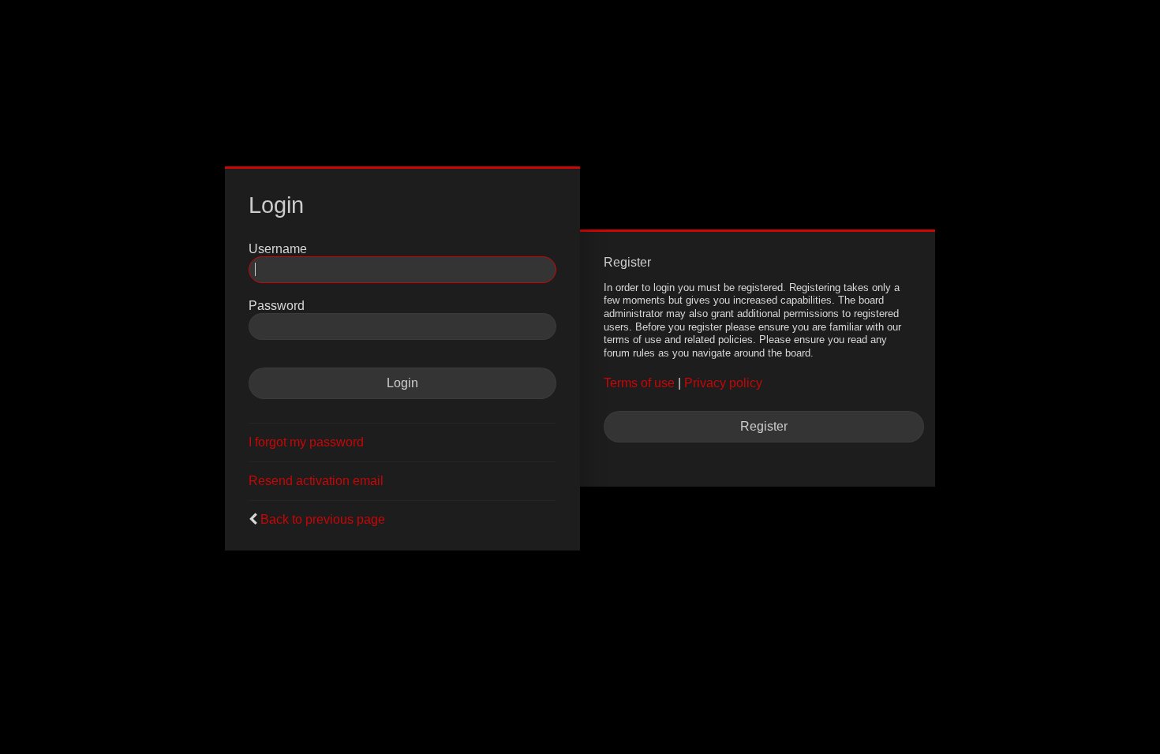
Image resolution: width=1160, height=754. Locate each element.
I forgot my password (306, 442)
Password (277, 305)
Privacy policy (723, 383)
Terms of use (639, 383)
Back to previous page (322, 519)
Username (278, 249)
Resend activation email (316, 480)
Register (764, 426)
